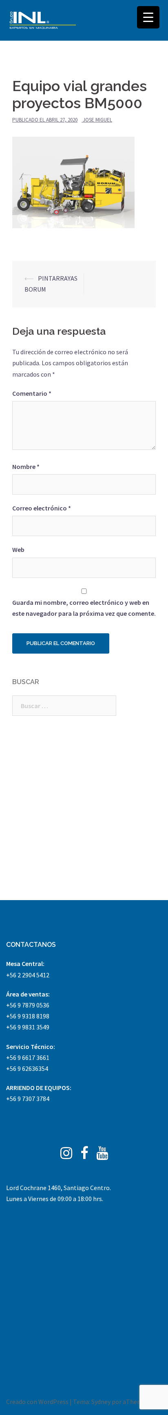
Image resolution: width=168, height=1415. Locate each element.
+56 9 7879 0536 (27, 1005)
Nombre (26, 466)
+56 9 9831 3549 (27, 1027)
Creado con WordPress (37, 1402)
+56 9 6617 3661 (27, 1057)
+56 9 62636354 (27, 1068)
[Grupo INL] (43, 20)
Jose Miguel (97, 119)
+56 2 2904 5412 (27, 975)
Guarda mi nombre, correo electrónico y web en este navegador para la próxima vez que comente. (84, 607)
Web (18, 549)
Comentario (31, 393)
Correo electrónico (41, 508)
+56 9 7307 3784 (27, 1098)
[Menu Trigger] (148, 17)
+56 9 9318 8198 (27, 1016)
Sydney (101, 1402)
